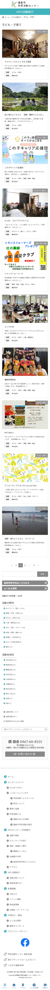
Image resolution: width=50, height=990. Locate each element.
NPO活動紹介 (14, 872)
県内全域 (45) (10, 689)
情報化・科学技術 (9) (13, 637)
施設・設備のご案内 (18, 846)
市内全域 (15, 393)
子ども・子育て (17, 72)
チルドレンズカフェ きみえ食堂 (19, 62)
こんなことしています (19, 793)
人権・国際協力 (28, 337)
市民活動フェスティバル (23, 798)
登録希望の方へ (11, 716)
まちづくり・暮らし (18, 231)
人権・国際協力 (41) (13, 623)
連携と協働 (14, 809)
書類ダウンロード (17, 926)
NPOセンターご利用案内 (19, 830)
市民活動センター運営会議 (20, 954)
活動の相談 (14, 835)
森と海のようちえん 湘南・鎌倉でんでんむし (24, 115)
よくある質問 (10, 588)
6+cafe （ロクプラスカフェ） (17, 220)
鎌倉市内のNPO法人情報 (15, 721)
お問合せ (45, 988)
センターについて (16, 782)
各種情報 (12, 888)
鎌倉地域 (15, 75)
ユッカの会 (9, 327)
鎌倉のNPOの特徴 (21, 819)
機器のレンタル (19, 851)
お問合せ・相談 (15, 915)
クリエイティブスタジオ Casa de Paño (21, 485)
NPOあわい (9, 432)
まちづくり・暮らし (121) (15, 608)
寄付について (19, 803)
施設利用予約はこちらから (16, 583)
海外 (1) (8, 703)
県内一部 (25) (10, 694)
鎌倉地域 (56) (10, 665)
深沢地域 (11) (10, 674)
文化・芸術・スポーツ (30, 496)
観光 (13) (9, 647)
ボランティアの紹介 (18, 841)
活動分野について (12, 712)
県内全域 (15, 128)
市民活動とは (15, 814)
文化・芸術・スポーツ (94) (15, 628)
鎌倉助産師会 (10, 379)
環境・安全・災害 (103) (14, 613)
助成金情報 (14, 904)
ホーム (11, 776)
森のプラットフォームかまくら (18, 729)
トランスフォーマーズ (14, 274)
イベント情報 (15, 899)
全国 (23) (9, 698)
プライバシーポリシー (18, 931)
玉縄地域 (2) (10, 684)
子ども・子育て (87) (13, 618)
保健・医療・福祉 (29, 178)
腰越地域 (15, 552)
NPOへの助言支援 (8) (13, 642)
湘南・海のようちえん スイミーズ (19, 539)
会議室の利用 (15, 856)
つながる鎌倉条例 (16, 965)
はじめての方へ (16, 788)
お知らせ (13, 894)
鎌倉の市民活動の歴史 (22, 824)
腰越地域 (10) (10, 670)
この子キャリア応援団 (14, 167)
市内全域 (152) (11, 660)
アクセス (13, 867)
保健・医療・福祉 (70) (14, 632)
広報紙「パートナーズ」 (20, 910)
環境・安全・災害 (17, 284)
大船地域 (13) (10, 679)
